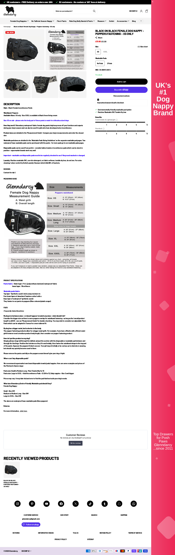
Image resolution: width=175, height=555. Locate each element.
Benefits (98, 117)
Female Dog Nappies (18, 21)
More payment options (121, 96)
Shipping (124, 515)
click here (24, 411)
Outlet (111, 21)
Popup (117, 120)
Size (121, 47)
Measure (101, 21)
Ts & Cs (75, 533)
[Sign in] (141, 11)
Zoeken (94, 11)
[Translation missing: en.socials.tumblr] (105, 504)
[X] (75, 504)
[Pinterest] (32, 504)
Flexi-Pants (61, 21)
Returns (16, 533)
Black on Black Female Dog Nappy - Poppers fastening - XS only (11, 483)
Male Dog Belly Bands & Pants (81, 21)
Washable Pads (100, 58)
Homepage (7, 27)
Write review (75, 443)
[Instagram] (17, 504)
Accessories (122, 21)
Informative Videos (45, 533)
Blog (134, 21)
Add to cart (121, 81)
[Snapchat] (119, 504)
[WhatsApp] (134, 504)
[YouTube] (46, 504)
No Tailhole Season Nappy (41, 21)
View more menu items (141, 21)
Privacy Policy (61, 539)
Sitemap (90, 539)
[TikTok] (90, 504)
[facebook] (61, 504)
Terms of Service (135, 533)
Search (94, 515)
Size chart (144, 47)
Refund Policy (105, 533)
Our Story (64, 515)
